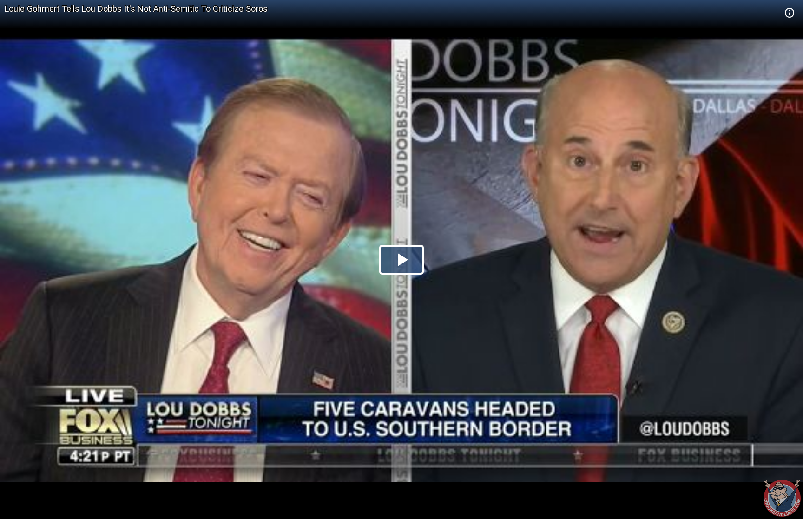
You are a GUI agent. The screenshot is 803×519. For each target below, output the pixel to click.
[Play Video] (401, 260)
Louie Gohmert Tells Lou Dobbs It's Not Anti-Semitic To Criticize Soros (136, 8)
